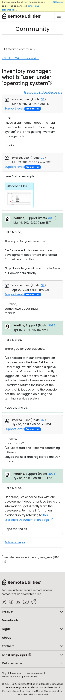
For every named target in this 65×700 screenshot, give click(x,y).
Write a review (35, 673)
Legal (6, 629)
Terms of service (11, 676)
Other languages (14, 655)
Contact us (30, 676)
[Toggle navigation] (58, 16)
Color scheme (12, 663)
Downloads (10, 620)
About (6, 638)
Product (8, 612)
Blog (4, 673)
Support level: (14, 108)
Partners (8, 646)
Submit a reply (15, 542)
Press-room (16, 673)
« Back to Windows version (20, 58)
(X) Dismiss (57, 1)
